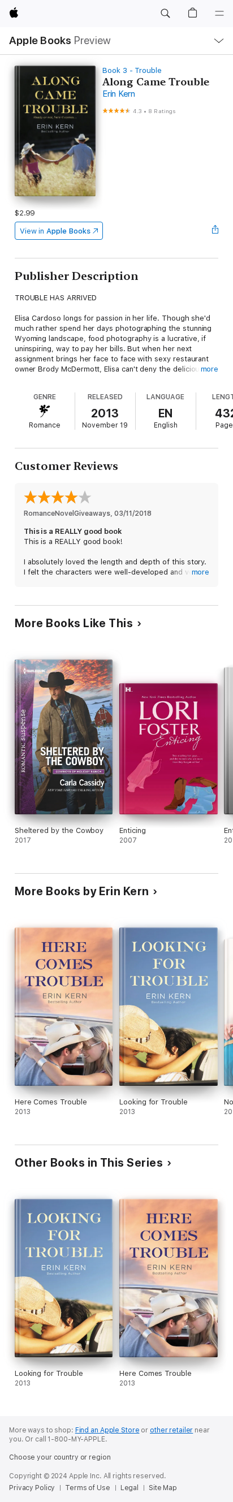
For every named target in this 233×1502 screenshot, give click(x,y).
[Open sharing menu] (215, 231)
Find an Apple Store (107, 1430)
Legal (129, 1488)
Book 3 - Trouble (132, 70)
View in (55, 231)
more (210, 369)
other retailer (171, 1430)
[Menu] (219, 13)
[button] (165, 13)
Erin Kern (118, 94)
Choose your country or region (60, 1457)
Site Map (163, 1488)
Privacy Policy (32, 1488)
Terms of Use (87, 1488)
